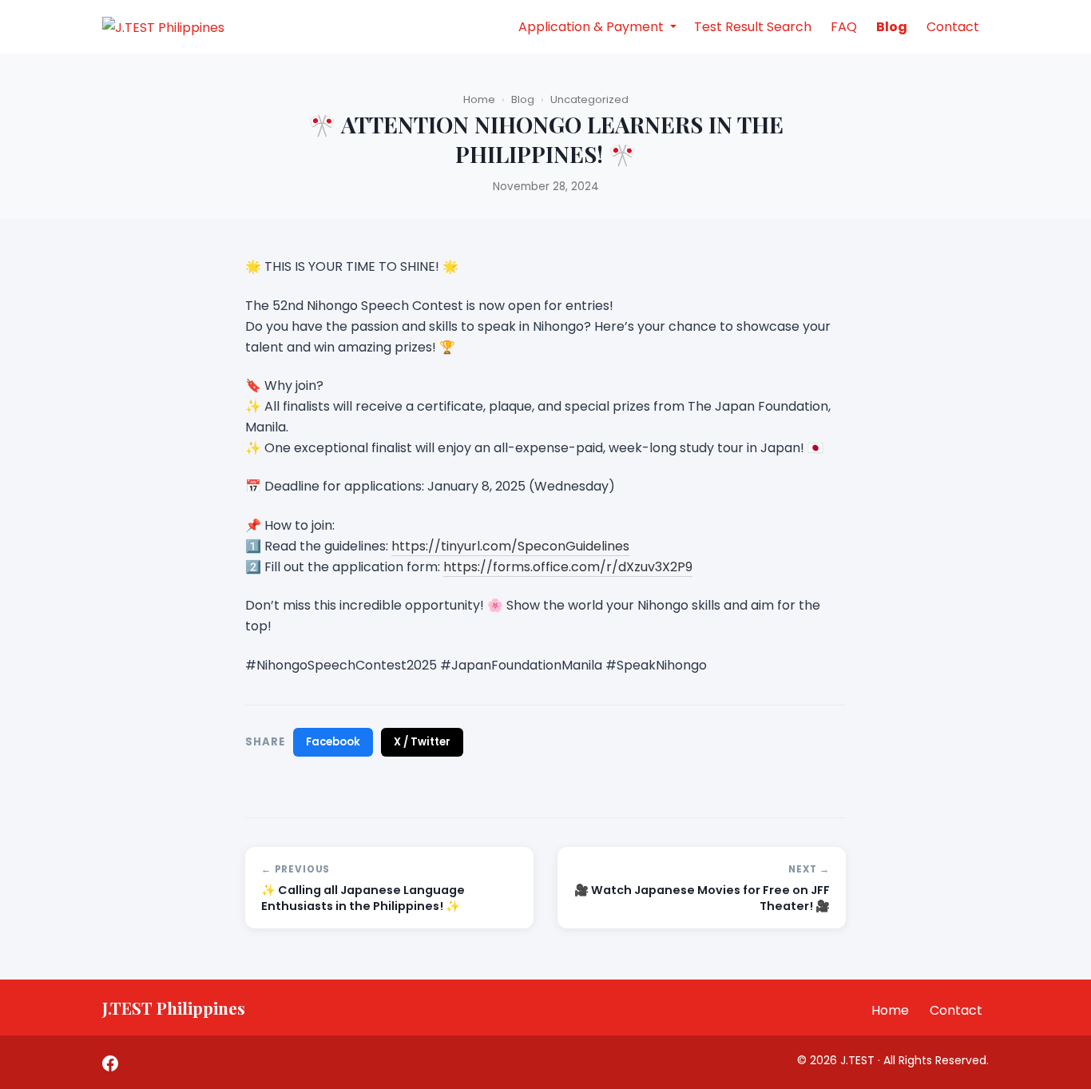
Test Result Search (752, 27)
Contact (952, 27)
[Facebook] (110, 1062)
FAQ (844, 27)
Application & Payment (592, 27)
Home (479, 99)
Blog (891, 27)
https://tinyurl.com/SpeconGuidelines (510, 546)
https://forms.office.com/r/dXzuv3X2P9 (567, 567)
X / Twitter (422, 741)
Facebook (333, 741)
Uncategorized (589, 99)
